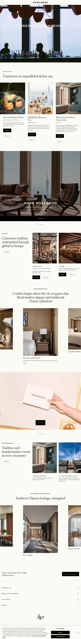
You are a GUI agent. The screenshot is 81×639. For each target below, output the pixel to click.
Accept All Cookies (60, 636)
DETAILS (32, 140)
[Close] (78, 632)
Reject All (60, 632)
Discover (6, 251)
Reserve (60, 136)
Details (7, 136)
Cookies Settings (60, 628)
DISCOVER (6, 461)
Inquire (8, 130)
